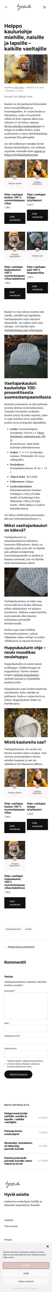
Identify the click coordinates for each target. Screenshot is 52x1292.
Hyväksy (26, 1265)
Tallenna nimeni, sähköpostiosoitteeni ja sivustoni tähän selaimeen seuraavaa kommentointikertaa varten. (25, 1064)
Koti (15, 96)
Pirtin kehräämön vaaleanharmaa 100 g (27, 436)
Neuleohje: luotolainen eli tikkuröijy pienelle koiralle (18, 1145)
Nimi (7, 1023)
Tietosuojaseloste (31, 1288)
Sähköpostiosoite (12, 1035)
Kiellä (26, 1273)
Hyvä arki (8, 96)
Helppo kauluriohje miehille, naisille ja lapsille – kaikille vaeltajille (16, 1118)
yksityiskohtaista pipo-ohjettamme (23, 330)
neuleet (28, 929)
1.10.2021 (43, 1132)
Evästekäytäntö (18, 1288)
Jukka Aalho (19, 87)
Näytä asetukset (26, 1281)
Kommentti (10, 990)
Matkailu (22, 96)
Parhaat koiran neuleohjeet (21, 946)
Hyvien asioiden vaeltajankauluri (22, 126)
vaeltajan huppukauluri (26, 675)
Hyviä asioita (16, 1194)
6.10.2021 (43, 1117)
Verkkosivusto (10, 1048)
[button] (47, 1246)
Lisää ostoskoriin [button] (15, 218)
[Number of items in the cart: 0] (44, 7)
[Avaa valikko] (6, 7)
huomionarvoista (13, 929)
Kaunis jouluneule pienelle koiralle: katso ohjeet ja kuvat (18, 1160)
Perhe (29, 96)
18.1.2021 (43, 1145)
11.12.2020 (42, 1160)
